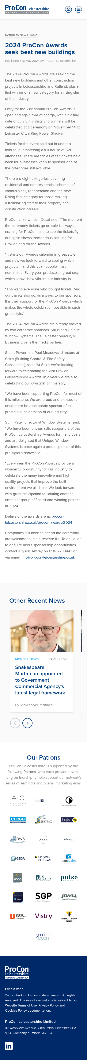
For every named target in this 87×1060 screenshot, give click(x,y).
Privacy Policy (48, 1005)
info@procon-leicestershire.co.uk (48, 557)
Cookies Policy (16, 1010)
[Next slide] (27, 723)
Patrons (29, 771)
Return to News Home (21, 34)
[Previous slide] (15, 723)
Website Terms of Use (21, 1005)
